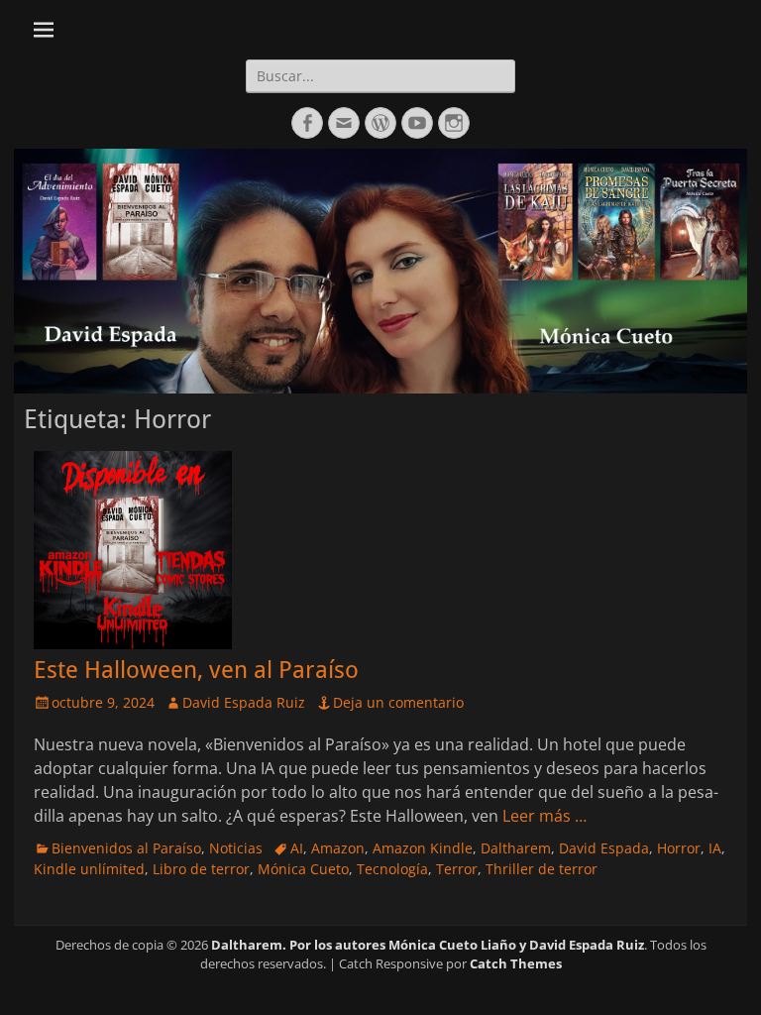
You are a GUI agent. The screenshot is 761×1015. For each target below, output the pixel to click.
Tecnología (392, 868)
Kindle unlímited (89, 868)
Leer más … (544, 816)
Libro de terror (201, 868)
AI (296, 848)
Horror (679, 848)
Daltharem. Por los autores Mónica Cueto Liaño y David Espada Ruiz (427, 945)
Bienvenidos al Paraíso (126, 848)
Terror (457, 868)
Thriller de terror (542, 868)
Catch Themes (516, 963)
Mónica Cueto (303, 868)
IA (714, 848)
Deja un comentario (398, 702)
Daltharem (516, 848)
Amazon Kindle (423, 848)
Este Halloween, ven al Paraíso (196, 670)
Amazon (338, 848)
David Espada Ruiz (243, 702)
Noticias (236, 848)
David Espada (604, 848)
